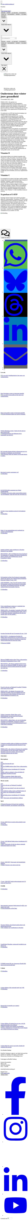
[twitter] (15, 1166)
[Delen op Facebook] (4, 240)
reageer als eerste (5, 237)
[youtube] (15, 1215)
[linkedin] (15, 1194)
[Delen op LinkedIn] (15, 343)
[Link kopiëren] (4, 369)
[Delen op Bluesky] (15, 292)
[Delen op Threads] (15, 316)
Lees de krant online (5, 11)
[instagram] (15, 1142)
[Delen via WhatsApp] (15, 268)
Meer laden (3, 756)
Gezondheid (17, 99)
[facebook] (15, 1114)
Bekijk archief (4, 1074)
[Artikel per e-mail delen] (15, 367)
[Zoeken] (16, 38)
